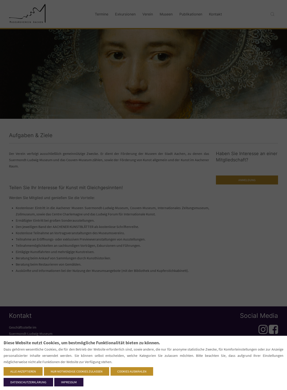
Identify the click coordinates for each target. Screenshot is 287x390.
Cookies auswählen (131, 371)
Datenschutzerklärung (28, 382)
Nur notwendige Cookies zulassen (76, 371)
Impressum (69, 382)
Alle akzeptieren (23, 371)
